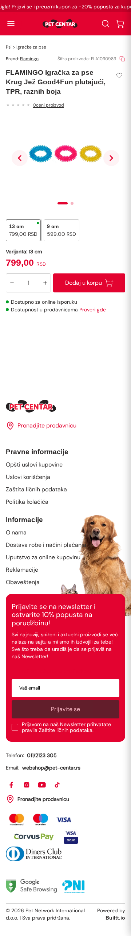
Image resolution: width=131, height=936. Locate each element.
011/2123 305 (42, 755)
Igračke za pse (31, 47)
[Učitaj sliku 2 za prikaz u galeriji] (72, 203)
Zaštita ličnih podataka (36, 489)
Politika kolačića (27, 502)
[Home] (65, 406)
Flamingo (29, 59)
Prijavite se (65, 709)
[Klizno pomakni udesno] (111, 158)
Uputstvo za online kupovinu (43, 557)
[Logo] (60, 23)
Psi (9, 47)
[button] (11, 24)
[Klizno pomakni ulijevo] (20, 158)
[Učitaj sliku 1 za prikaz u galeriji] (62, 203)
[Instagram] (27, 785)
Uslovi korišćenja (28, 477)
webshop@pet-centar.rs (51, 767)
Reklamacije (22, 570)
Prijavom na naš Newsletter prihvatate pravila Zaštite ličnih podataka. (66, 727)
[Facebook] (11, 785)
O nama (16, 532)
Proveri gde (92, 309)
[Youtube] (42, 785)
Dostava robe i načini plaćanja (46, 545)
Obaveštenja (23, 582)
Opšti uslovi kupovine (34, 464)
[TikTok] (57, 785)
